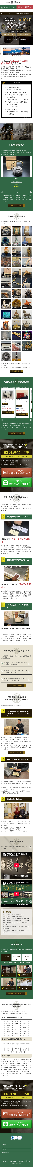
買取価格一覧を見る (16, 205)
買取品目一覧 (15, 371)
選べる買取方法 (12, 109)
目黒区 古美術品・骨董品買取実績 (17, 92)
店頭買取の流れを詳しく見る (16, 993)
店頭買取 (19, 405)
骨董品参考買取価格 (13, 87)
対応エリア (10, 13)
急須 (17, 178)
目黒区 (7, 406)
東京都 (3, 406)
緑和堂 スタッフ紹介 (15, 752)
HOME (2, 13)
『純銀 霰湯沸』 (16, 182)
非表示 (18, 82)
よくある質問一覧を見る (15, 685)
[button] (31, 192)
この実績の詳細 (7, 412)
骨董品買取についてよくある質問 (17, 99)
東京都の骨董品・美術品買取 (22, 13)
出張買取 (5, 403)
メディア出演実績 (12, 106)
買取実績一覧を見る (16, 433)
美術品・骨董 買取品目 (14, 89)
